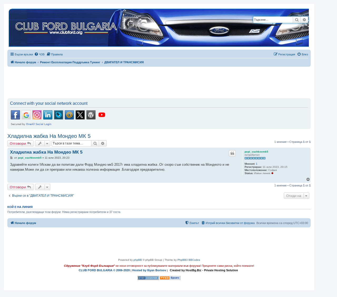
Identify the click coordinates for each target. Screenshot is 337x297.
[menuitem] (39, 54)
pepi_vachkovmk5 (256, 151)
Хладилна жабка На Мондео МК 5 (49, 136)
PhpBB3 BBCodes (188, 259)
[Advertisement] (159, 81)
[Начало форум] (159, 28)
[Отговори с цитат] (232, 153)
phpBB (137, 259)
